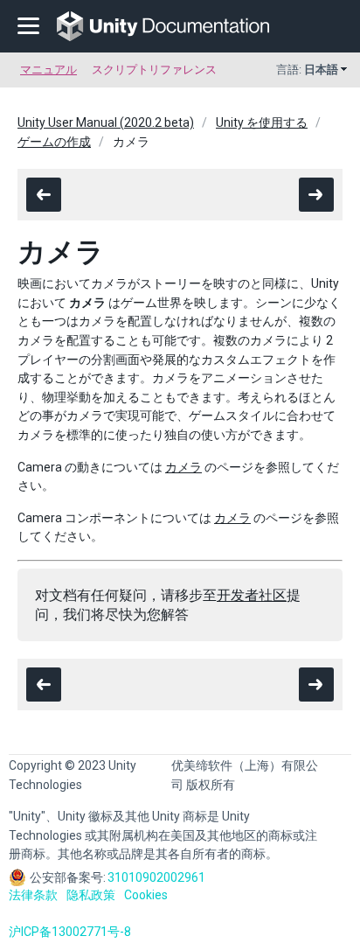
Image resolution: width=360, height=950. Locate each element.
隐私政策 (90, 895)
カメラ (183, 467)
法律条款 (33, 895)
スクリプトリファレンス (154, 69)
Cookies (146, 895)
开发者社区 (252, 595)
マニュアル (48, 69)
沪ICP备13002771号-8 (70, 932)
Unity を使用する (262, 122)
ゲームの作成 (54, 142)
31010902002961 (156, 877)
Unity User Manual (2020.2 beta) (105, 122)
